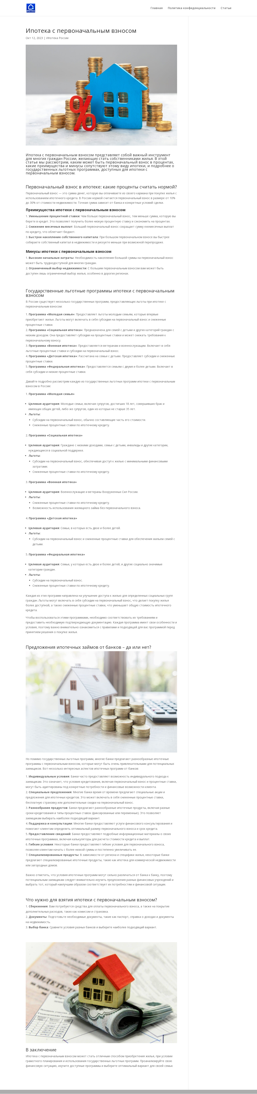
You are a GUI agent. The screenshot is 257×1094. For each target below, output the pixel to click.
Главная (157, 8)
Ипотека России (57, 38)
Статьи (226, 8)
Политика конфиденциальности (191, 8)
